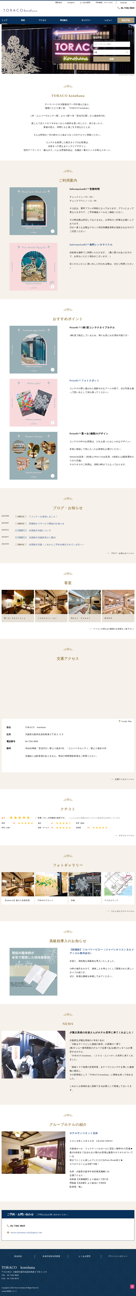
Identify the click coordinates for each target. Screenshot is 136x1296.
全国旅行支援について (40, 530)
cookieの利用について (9, 1291)
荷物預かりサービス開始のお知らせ (46, 523)
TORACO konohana (18, 1267)
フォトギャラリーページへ (122, 911)
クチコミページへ (126, 836)
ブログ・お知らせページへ (122, 553)
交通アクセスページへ (124, 779)
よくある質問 (84, 1256)
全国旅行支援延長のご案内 (42, 537)
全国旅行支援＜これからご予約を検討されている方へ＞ (56, 544)
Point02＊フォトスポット (84, 380)
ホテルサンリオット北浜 (84, 1133)
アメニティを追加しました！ (43, 516)
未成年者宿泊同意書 (51, 1256)
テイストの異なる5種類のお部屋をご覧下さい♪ (113, 629)
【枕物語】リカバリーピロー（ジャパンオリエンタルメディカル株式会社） (102, 951)
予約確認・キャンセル (104, 2)
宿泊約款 (18, 1256)
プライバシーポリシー (118, 1256)
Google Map (126, 721)
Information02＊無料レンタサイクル (91, 244)
